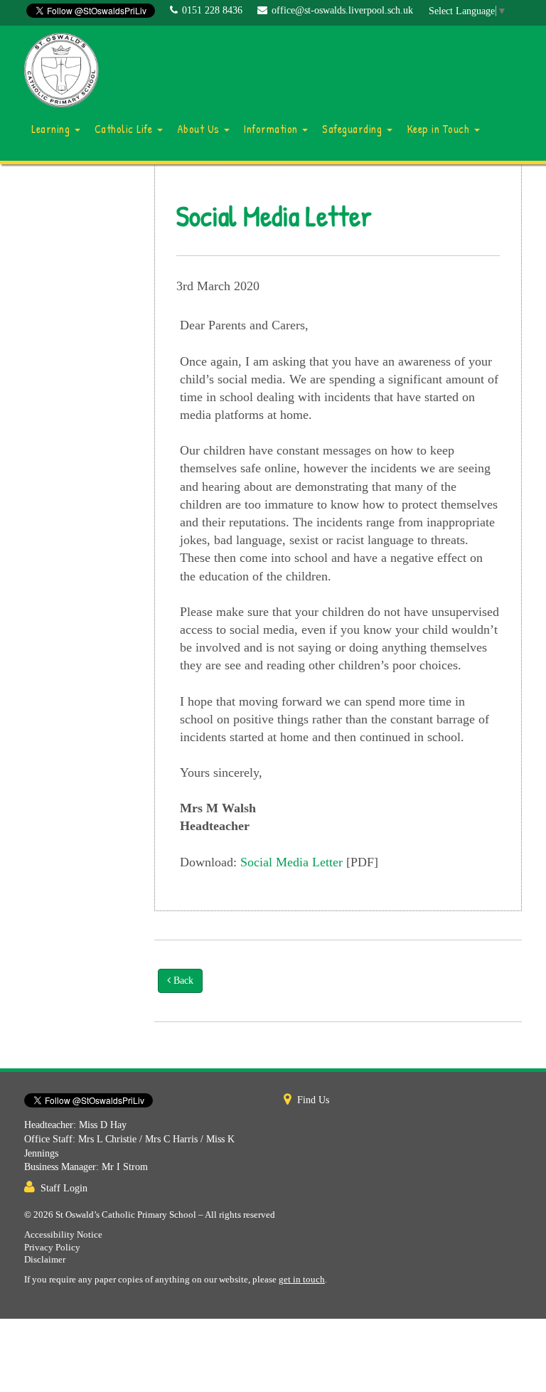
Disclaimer (44, 1260)
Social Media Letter (291, 862)
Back (182, 980)
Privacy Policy (52, 1248)
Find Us (313, 1100)
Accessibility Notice (63, 1235)
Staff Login (64, 1188)
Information (272, 129)
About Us (200, 129)
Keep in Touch (440, 129)
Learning (52, 129)
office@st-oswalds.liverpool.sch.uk (342, 10)
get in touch (302, 1280)
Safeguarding (353, 129)
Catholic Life (125, 129)
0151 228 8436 (212, 10)
